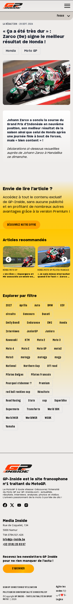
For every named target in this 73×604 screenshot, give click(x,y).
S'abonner (18, 568)
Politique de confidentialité (17, 592)
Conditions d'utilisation (24, 587)
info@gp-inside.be (14, 539)
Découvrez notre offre (21, 224)
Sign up (6, 587)
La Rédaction (10, 24)
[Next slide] (64, 259)
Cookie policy (40, 592)
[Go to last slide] (8, 259)
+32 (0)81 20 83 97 (14, 544)
